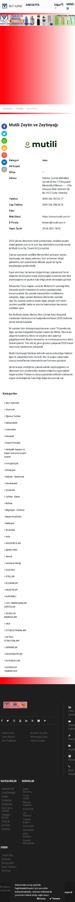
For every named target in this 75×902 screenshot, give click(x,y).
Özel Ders (10, 569)
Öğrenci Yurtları (13, 416)
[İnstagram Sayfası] (15, 720)
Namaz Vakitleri (27, 803)
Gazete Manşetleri (28, 842)
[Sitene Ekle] (46, 720)
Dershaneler (11, 483)
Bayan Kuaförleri (13, 516)
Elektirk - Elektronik (14, 476)
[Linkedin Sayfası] (27, 720)
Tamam (56, 898)
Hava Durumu (27, 790)
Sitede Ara (7, 855)
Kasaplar (9, 436)
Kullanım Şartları (39, 733)
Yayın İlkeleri (8, 736)
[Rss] (34, 720)
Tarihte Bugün (27, 821)
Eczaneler (28, 809)
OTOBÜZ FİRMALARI (15, 630)
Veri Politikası (9, 740)
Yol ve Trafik (26, 797)
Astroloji (6, 870)
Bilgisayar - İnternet (14, 509)
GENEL (5, 796)
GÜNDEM (6, 800)
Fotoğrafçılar (11, 463)
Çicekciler (10, 490)
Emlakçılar (10, 470)
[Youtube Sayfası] (21, 720)
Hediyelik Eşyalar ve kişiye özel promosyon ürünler (15, 453)
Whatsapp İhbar (39, 736)
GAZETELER (11, 589)
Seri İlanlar (28, 830)
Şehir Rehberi (27, 835)
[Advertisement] (37, 65)
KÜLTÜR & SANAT (7, 809)
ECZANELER (11, 583)
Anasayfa (8, 108)
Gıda (44, 160)
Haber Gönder (38, 740)
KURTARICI (10, 596)
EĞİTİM (6, 825)
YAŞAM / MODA (7, 816)
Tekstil (8, 556)
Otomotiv (10, 409)
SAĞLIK (6, 821)
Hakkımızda (8, 733)
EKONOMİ (7, 804)
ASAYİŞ (6, 829)
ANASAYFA (32, 4)
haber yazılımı (7, 894)
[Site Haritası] (40, 720)
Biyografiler (8, 863)
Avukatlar (10, 529)
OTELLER (9, 576)
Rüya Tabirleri (9, 866)
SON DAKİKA (8, 792)
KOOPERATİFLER (13, 653)
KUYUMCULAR (12, 660)
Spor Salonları (12, 402)
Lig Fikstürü (27, 814)
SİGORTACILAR (13, 543)
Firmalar (19, 108)
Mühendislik (11, 422)
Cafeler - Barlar (12, 496)
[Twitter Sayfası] (9, 720)
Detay (42, 898)
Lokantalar (10, 429)
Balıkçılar (9, 523)
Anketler (6, 859)
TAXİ (7, 623)
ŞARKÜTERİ (11, 549)
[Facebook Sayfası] (3, 720)
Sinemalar (28, 826)
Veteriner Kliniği (13, 563)
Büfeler (8, 503)
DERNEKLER (11, 647)
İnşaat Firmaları (13, 442)
